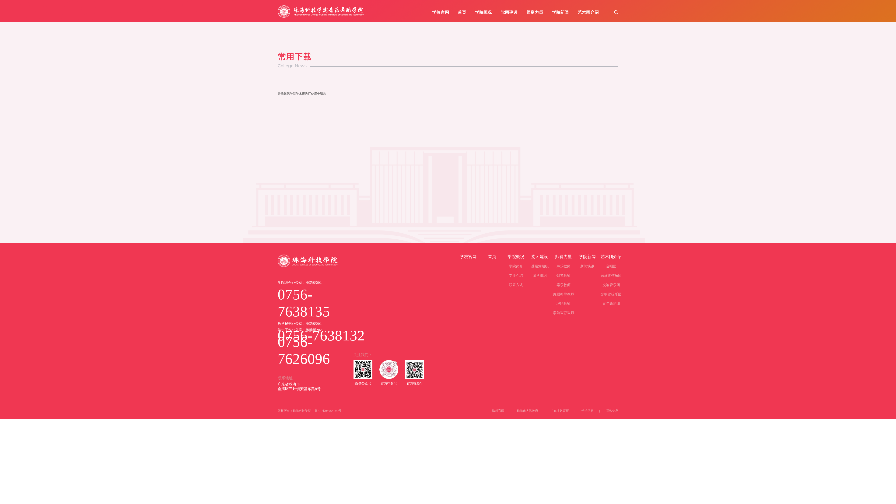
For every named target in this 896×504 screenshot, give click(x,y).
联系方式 (516, 285)
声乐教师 (563, 266)
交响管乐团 (611, 285)
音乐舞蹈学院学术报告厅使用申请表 (302, 93)
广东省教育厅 (560, 411)
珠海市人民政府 (527, 411)
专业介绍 (516, 275)
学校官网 (440, 12)
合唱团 (611, 266)
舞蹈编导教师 (563, 294)
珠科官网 (498, 411)
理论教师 (563, 303)
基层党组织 (540, 266)
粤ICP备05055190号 (328, 411)
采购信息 (612, 411)
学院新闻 (560, 12)
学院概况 (483, 12)
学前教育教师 (563, 313)
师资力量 (534, 12)
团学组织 (540, 275)
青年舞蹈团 (611, 303)
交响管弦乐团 (611, 294)
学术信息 (587, 411)
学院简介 (516, 266)
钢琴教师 (563, 275)
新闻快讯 (587, 266)
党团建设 (509, 12)
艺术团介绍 (588, 12)
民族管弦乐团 (611, 275)
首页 (462, 12)
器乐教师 (563, 285)
